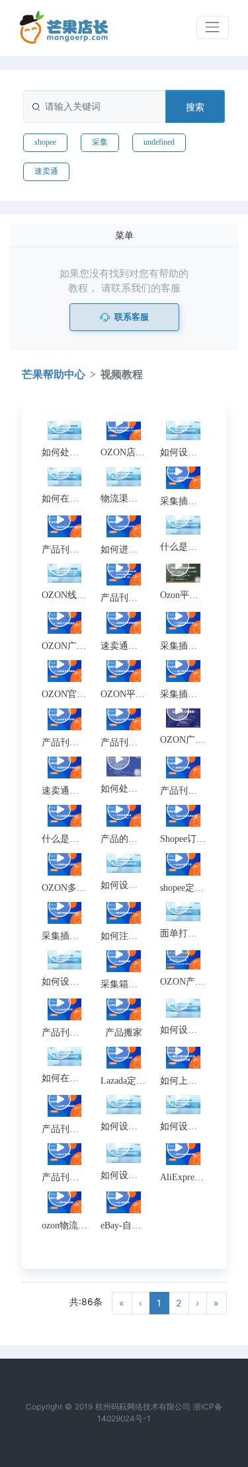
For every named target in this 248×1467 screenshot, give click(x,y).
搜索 (195, 106)
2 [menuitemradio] (178, 1302)
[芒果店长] (64, 27)
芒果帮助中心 (53, 374)
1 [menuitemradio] (159, 1302)
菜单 (124, 235)
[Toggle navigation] (212, 27)
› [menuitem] (197, 1302)
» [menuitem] (216, 1302)
